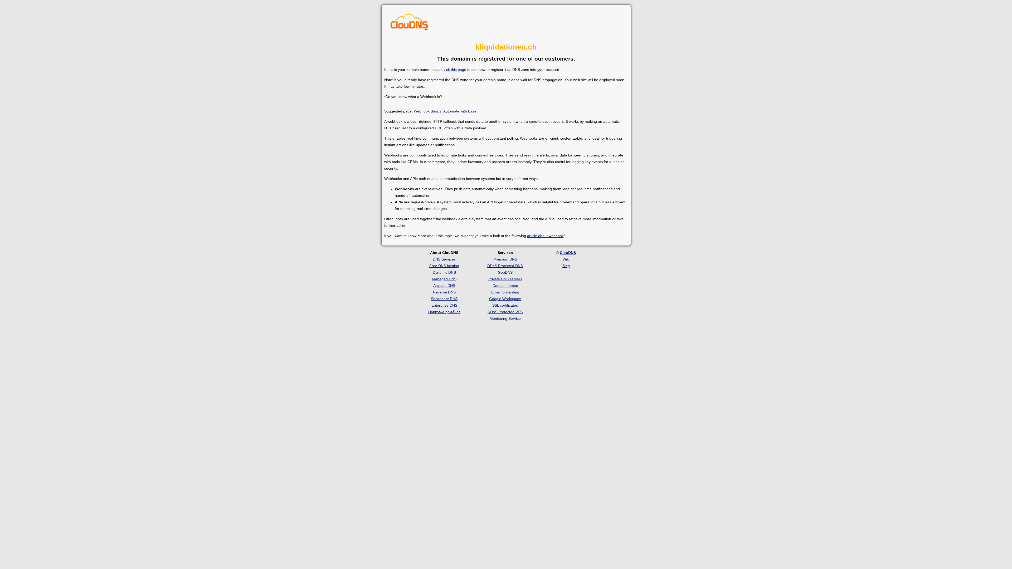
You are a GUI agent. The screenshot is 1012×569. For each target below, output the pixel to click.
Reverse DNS (444, 292)
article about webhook (545, 236)
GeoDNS (505, 272)
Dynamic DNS (444, 272)
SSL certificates (505, 305)
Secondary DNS (444, 299)
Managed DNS (444, 279)
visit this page (455, 69)
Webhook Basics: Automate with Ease (445, 111)
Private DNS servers (505, 279)
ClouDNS (568, 253)
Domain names (505, 285)
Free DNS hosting (444, 266)
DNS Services (444, 259)
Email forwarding (505, 292)
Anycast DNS (444, 285)
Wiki (566, 259)
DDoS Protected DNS (505, 266)
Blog (566, 266)
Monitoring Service (505, 318)
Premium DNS (505, 259)
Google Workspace (505, 299)
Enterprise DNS (444, 305)
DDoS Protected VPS (505, 312)
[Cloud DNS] (409, 23)
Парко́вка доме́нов (444, 312)
